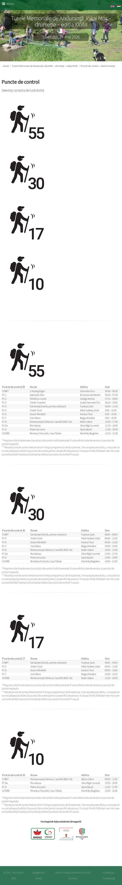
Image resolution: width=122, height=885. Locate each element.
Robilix (38, 878)
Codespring (109, 878)
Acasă (6, 65)
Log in (114, 856)
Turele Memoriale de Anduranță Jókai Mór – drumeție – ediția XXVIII (44, 65)
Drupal (67, 872)
